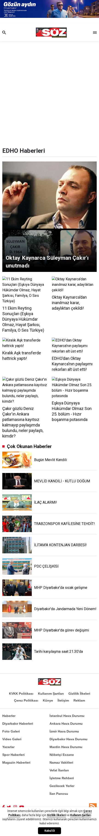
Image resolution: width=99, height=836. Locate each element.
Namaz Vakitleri (61, 762)
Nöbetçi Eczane (62, 755)
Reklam (79, 700)
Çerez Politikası (26, 700)
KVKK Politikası (21, 693)
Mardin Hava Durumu (66, 747)
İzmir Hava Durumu (64, 731)
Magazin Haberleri (16, 762)
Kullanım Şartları (51, 693)
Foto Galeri (11, 731)
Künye (48, 700)
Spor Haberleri (13, 755)
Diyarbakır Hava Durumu (68, 739)
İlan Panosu (59, 793)
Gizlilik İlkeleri (79, 693)
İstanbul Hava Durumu (67, 716)
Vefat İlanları (59, 770)
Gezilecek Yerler (62, 786)
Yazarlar (8, 747)
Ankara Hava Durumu (66, 723)
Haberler (8, 716)
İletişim (63, 700)
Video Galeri (11, 739)
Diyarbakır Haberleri (17, 723)
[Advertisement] (49, 93)
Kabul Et (49, 830)
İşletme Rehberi (62, 778)
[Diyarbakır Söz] (51, 32)
